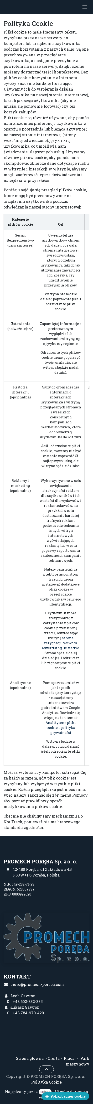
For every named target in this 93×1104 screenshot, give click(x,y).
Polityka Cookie (46, 1082)
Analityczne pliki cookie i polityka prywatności (61, 727)
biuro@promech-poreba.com (37, 984)
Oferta (54, 1058)
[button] (46, 1069)
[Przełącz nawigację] (84, 7)
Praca (68, 1058)
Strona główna (30, 1058)
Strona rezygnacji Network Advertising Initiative (60, 643)
